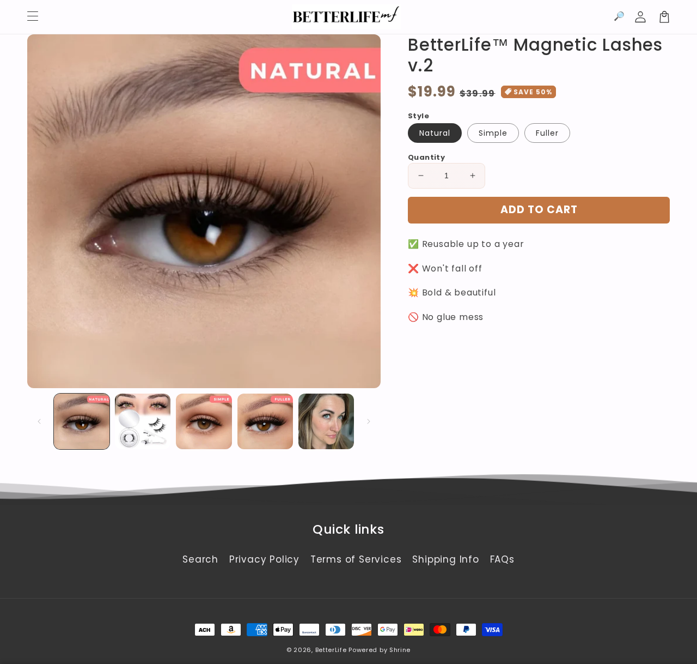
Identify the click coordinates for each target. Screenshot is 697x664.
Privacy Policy (264, 559)
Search (200, 559)
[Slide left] (39, 421)
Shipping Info (445, 559)
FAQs (502, 559)
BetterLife (331, 649)
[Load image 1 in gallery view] (81, 421)
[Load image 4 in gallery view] (265, 421)
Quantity (426, 157)
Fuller (547, 133)
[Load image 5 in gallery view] (326, 421)
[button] (619, 17)
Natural (434, 133)
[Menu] (33, 17)
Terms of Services (356, 559)
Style (418, 116)
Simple (493, 133)
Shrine (400, 649)
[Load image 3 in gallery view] (203, 421)
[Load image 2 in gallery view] (142, 421)
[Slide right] (369, 421)
